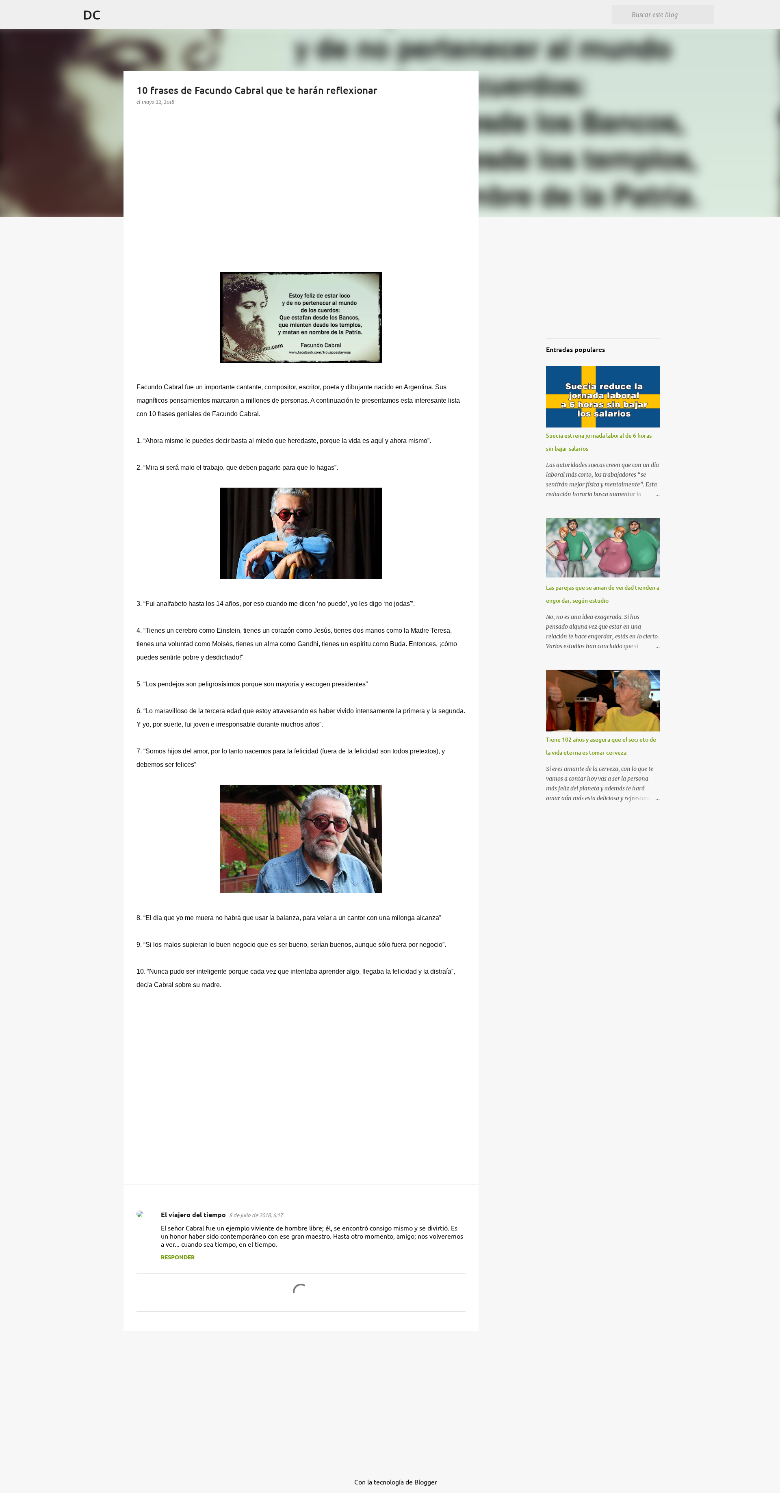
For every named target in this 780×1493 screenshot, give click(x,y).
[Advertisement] (197, 204)
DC (91, 14)
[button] (142, 118)
